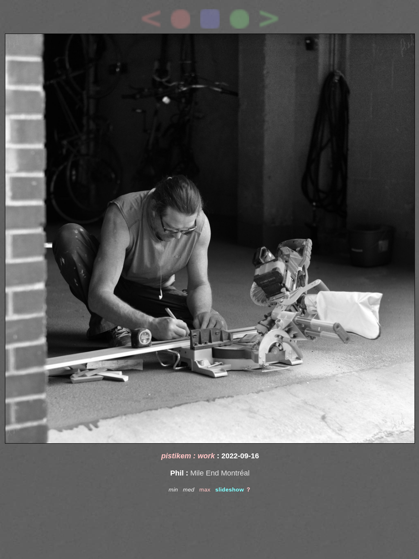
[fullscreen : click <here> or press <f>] (210, 239)
